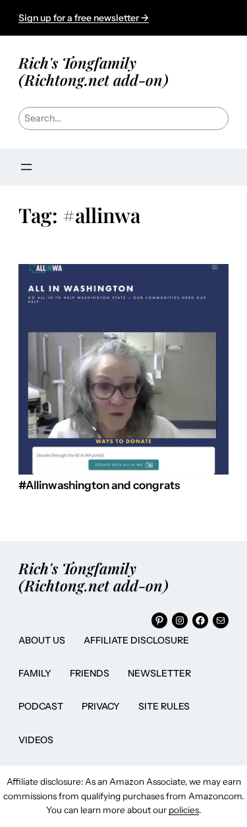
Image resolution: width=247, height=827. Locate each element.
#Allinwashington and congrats (99, 485)
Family (34, 673)
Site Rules (164, 706)
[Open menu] (26, 167)
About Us (41, 640)
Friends (89, 673)
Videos (35, 740)
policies (184, 810)
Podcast (40, 706)
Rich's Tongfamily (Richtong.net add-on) (93, 71)
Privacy (101, 706)
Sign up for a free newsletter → (83, 18)
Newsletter (159, 673)
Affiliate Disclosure (136, 640)
